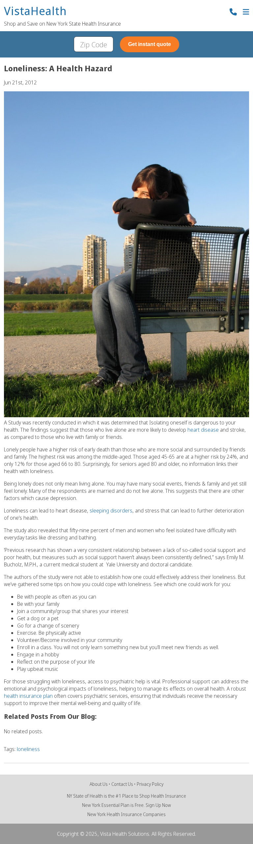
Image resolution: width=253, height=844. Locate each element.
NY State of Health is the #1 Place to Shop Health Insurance (126, 796)
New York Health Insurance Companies (126, 814)
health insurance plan (28, 695)
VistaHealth (35, 11)
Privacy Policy (150, 784)
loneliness (28, 749)
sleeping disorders (111, 510)
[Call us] (233, 13)
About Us (99, 784)
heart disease (203, 429)
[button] (246, 13)
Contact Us (122, 784)
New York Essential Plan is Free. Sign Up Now (126, 805)
